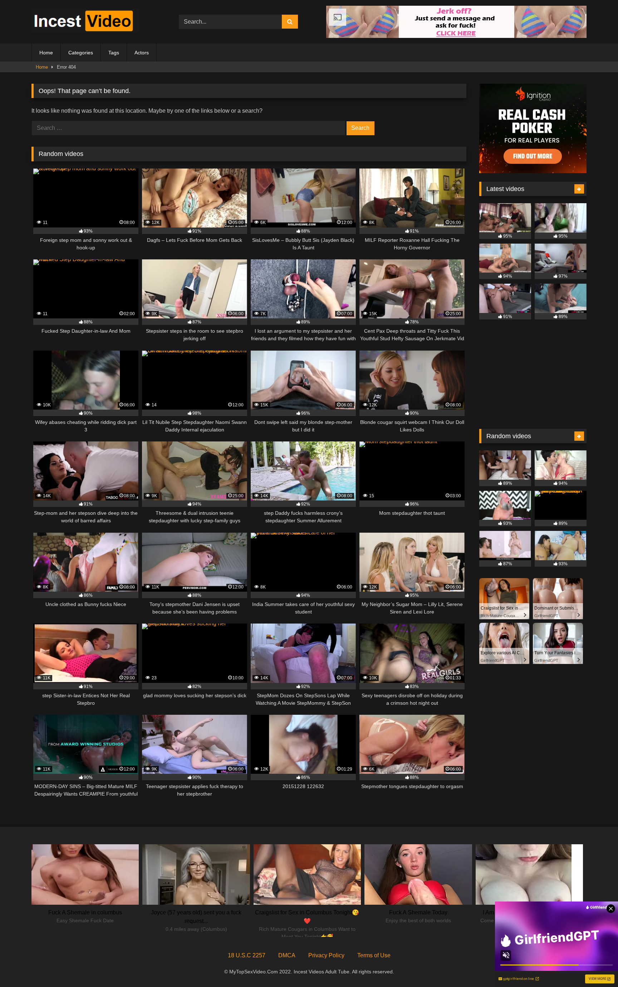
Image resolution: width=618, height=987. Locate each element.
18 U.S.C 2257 (246, 955)
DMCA (286, 955)
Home (46, 52)
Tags (113, 52)
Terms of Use (374, 955)
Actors (141, 52)
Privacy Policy (326, 955)
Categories (80, 52)
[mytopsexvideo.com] (85, 22)
